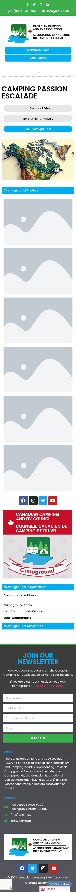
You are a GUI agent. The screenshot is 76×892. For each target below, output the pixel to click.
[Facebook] (22, 868)
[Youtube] (47, 4)
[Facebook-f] (28, 4)
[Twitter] (34, 4)
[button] (38, 72)
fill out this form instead (47, 686)
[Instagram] (41, 4)
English (50, 888)
